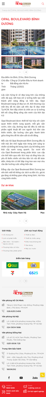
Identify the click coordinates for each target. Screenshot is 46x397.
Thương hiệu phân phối (12, 251)
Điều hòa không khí (33, 242)
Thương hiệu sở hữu (11, 247)
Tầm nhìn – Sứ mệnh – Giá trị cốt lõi (11, 243)
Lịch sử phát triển (10, 238)
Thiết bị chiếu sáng (32, 238)
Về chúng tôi (8, 235)
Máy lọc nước (30, 248)
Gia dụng (29, 245)
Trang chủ (6, 10)
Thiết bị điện (30, 235)
